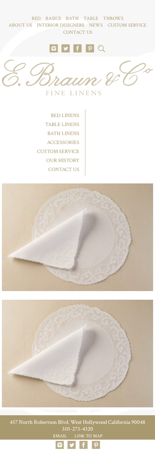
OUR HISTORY (62, 160)
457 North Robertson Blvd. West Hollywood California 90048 (77, 422)
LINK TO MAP (88, 436)
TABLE (91, 18)
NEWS (96, 25)
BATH (72, 18)
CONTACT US (77, 32)
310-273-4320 (77, 428)
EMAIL (60, 436)
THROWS (113, 18)
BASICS (53, 18)
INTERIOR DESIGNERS (60, 25)
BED (36, 18)
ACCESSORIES (63, 142)
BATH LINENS (63, 133)
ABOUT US (20, 25)
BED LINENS (65, 115)
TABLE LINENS (62, 124)
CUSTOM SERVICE (127, 25)
